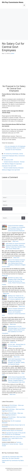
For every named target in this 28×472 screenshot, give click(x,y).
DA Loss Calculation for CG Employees (15, 146)
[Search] (23, 218)
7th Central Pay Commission (11, 153)
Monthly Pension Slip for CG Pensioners (12, 430)
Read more (15, 241)
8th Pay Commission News (12, 2)
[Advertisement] (14, 23)
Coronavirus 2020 (8, 159)
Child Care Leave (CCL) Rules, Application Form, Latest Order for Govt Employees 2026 (14, 438)
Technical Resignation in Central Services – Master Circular (12, 444)
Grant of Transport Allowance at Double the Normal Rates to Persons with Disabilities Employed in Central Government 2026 (13, 312)
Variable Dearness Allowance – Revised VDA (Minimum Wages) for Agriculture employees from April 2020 (13, 164)
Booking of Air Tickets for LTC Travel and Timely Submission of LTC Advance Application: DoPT (16, 297)
